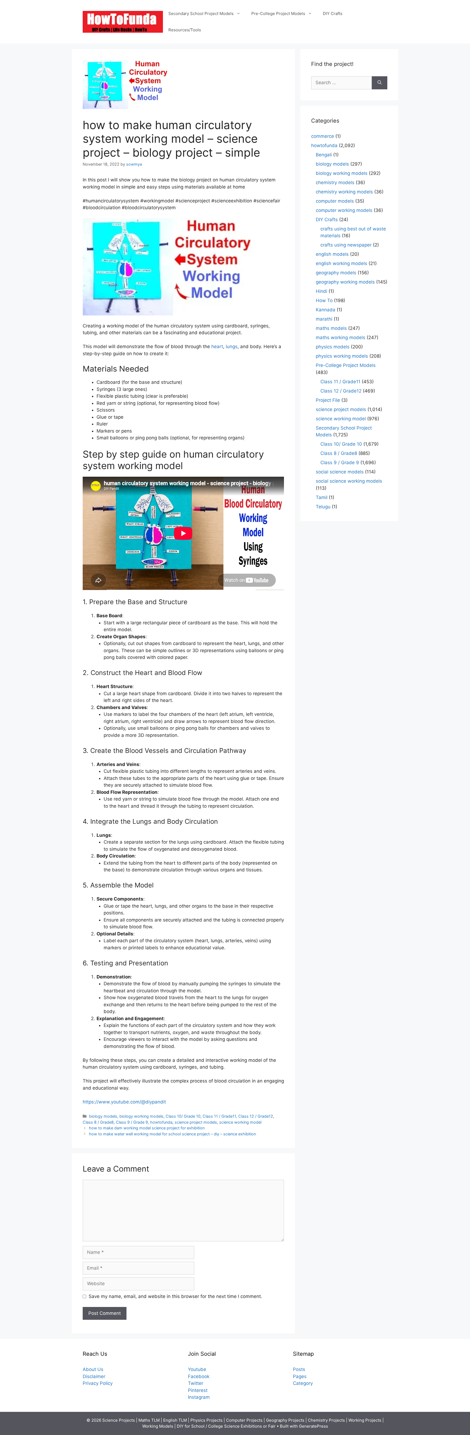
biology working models (141, 1116)
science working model (240, 1122)
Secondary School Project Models (201, 13)
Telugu (323, 506)
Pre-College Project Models (278, 13)
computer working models (344, 210)
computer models (335, 201)
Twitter (195, 1383)
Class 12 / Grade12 (255, 1116)
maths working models (340, 337)
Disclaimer (94, 1376)
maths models (331, 328)
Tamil (321, 497)
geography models (336, 272)
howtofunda (161, 1122)
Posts (299, 1369)
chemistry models (335, 182)
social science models (340, 472)
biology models (103, 1116)
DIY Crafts (332, 13)
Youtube (197, 1369)
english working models (341, 263)
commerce (322, 136)
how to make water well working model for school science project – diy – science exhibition (172, 1134)
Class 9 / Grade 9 (132, 1122)
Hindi (321, 291)
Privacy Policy (98, 1383)
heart (217, 346)
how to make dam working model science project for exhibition (147, 1128)
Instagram (199, 1397)
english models (332, 254)
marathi (324, 319)
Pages (300, 1376)
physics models (333, 346)
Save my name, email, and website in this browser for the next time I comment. (175, 1296)
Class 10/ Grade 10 (183, 1116)
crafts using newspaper (346, 245)
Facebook (198, 1376)
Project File (328, 400)
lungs (231, 346)
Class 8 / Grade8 (98, 1122)
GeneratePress (313, 1426)
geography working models (345, 282)
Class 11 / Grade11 (219, 1116)
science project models (196, 1122)
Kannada (325, 309)
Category (303, 1383)
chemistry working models (344, 191)
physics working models (342, 356)
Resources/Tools (184, 29)
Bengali (324, 154)
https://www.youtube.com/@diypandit (124, 1102)
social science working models (349, 481)
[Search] (379, 82)
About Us (93, 1369)
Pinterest (198, 1390)
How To (324, 300)
